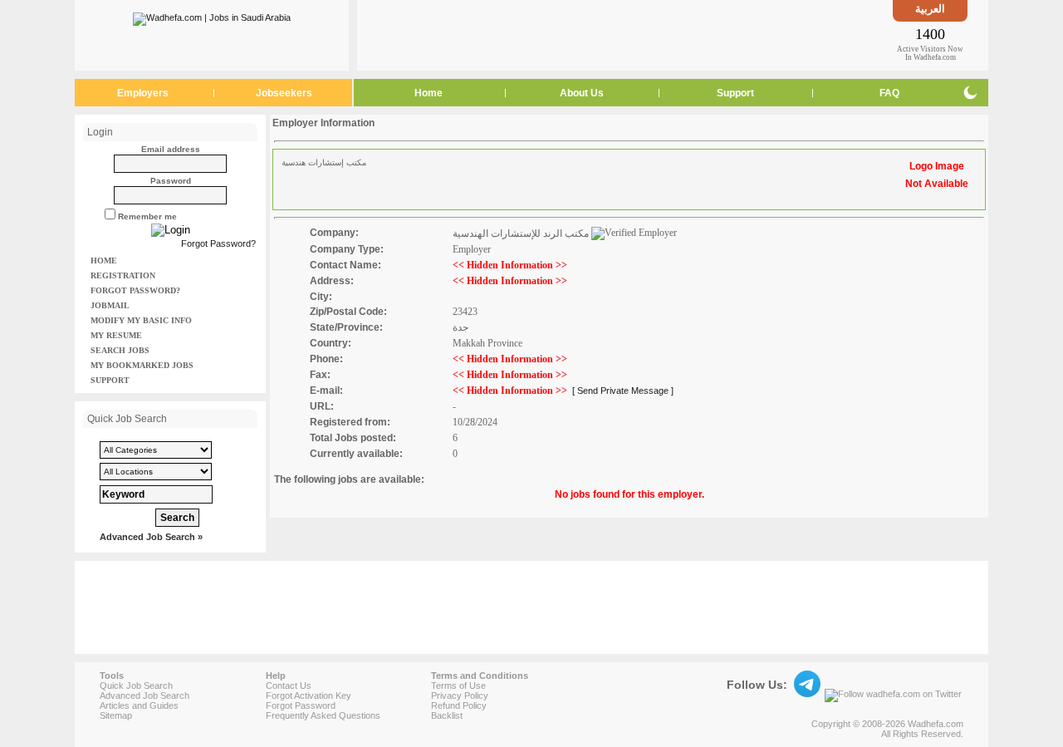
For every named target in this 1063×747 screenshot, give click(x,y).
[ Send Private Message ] (623, 391)
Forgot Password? (218, 243)
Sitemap (116, 715)
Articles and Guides (139, 705)
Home (428, 93)
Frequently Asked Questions (323, 715)
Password (170, 180)
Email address (170, 149)
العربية (930, 8)
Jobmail (110, 305)
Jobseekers (284, 93)
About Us (582, 93)
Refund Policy (459, 705)
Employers (143, 93)
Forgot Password (301, 705)
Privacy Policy (459, 695)
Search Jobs (120, 350)
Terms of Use (458, 685)
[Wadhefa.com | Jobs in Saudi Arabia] (212, 16)
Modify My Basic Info (141, 320)
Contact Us (288, 685)
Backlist (447, 715)
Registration (123, 275)
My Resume (116, 335)
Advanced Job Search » (151, 537)
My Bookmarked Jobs (142, 365)
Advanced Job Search (144, 695)
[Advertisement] (625, 35)
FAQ (889, 93)
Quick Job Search (136, 685)
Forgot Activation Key (308, 695)
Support (735, 93)
